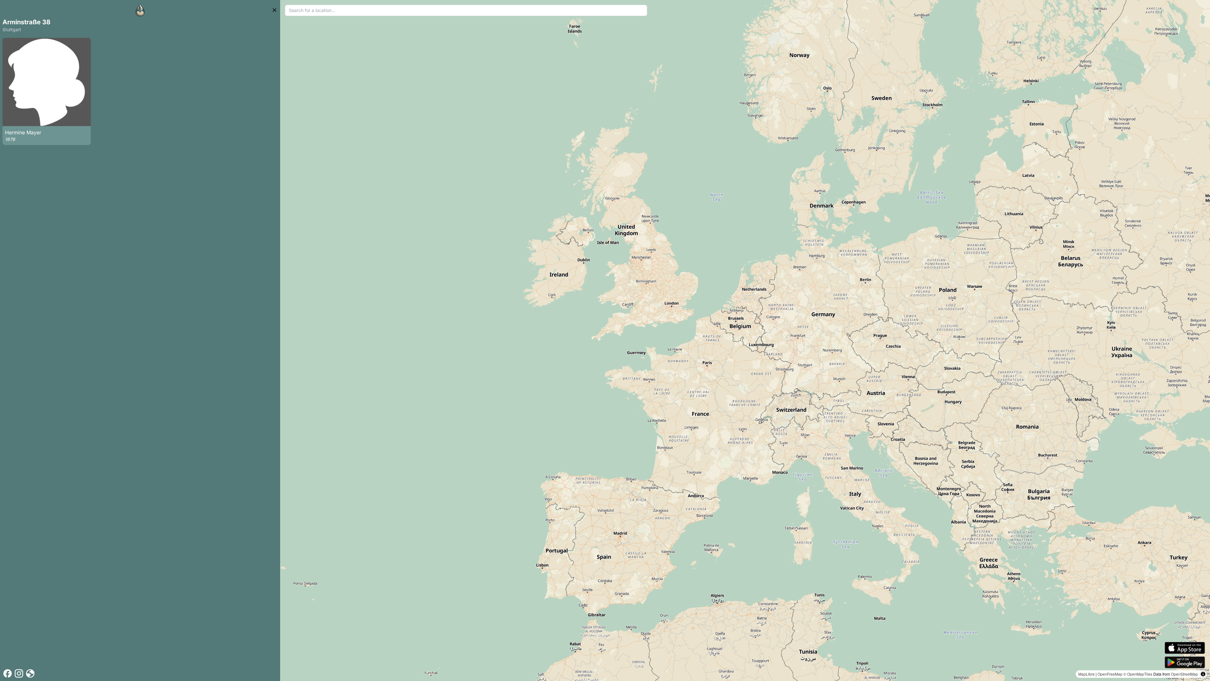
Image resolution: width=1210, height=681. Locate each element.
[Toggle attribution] (1203, 674)
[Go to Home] (140, 10)
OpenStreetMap (1184, 674)
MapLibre (1086, 674)
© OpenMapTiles (1137, 674)
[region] (745, 340)
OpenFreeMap (1110, 674)
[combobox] (466, 10)
